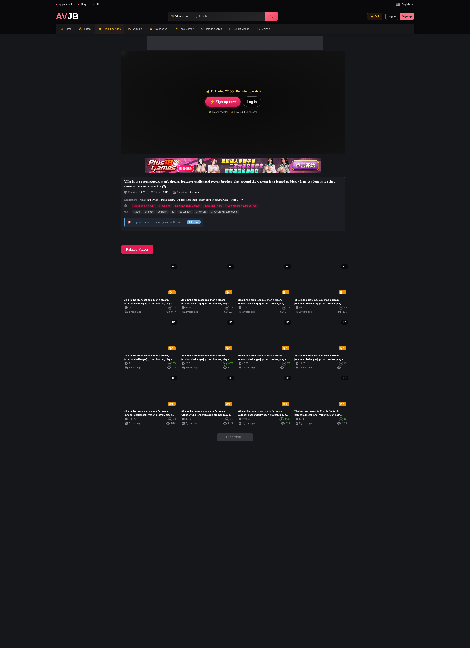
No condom (185, 212)
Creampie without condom (224, 212)
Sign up (407, 16)
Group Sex (164, 205)
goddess (162, 212)
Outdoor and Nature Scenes (241, 205)
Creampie (201, 212)
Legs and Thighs (213, 205)
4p (173, 212)
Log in (392, 16)
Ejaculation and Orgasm (187, 205)
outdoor (149, 212)
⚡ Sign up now (223, 102)
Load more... (235, 437)
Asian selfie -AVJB (144, 205)
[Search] (271, 16)
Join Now (194, 222)
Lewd (137, 212)
